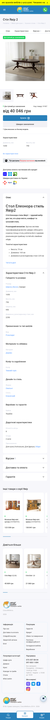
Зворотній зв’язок (10, 640)
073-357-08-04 (32, 660)
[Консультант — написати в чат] (43, 698)
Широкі (9, 287)
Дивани (6, 664)
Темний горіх (11, 371)
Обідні (37, 447)
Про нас (6, 629)
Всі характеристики (10, 154)
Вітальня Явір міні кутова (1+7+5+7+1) (12, 521)
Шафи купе (7, 660)
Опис (8, 31)
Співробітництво (9, 636)
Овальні (9, 388)
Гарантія (29, 629)
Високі (15, 287)
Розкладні (10, 335)
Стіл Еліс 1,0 (30, 575)
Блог (5, 644)
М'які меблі (7, 679)
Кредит (29, 632)
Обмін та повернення (34, 636)
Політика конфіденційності (33, 641)
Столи (5, 675)
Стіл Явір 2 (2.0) (11, 575)
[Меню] (4, 9)
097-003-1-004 (32, 662)
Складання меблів (33, 646)
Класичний (10, 396)
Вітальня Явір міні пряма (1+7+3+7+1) (33, 521)
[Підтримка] (45, 9)
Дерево (9, 353)
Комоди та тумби (9, 671)
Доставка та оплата (10, 632)
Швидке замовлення (25, 124)
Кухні (5, 667)
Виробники (30, 649)
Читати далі (11, 263)
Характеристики (21, 31)
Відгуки (37, 31)
